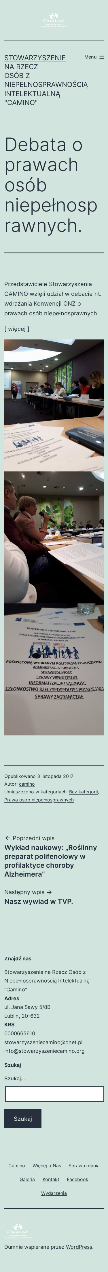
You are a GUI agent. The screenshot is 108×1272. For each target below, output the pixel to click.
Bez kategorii (83, 792)
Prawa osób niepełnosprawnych (39, 800)
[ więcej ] (16, 328)
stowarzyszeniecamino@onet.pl (43, 1042)
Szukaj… (14, 1078)
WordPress (79, 1247)
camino (27, 784)
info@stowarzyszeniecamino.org (44, 1051)
